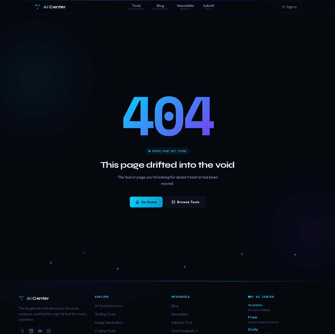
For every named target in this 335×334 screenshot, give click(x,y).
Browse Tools (188, 202)
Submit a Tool (181, 322)
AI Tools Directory (109, 306)
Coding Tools (105, 331)
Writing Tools (105, 314)
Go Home (149, 202)
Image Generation (109, 322)
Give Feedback (182, 331)
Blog (175, 306)
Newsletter (179, 314)
